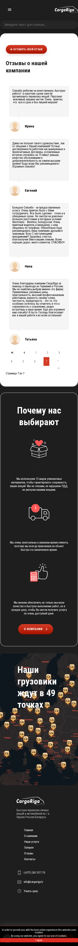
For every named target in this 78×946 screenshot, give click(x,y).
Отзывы (28, 853)
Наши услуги (31, 841)
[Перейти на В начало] (12, 352)
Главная (28, 830)
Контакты (29, 859)
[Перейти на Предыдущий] (24, 352)
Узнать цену (31, 891)
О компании (33, 629)
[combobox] (39, 24)
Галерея (29, 847)
